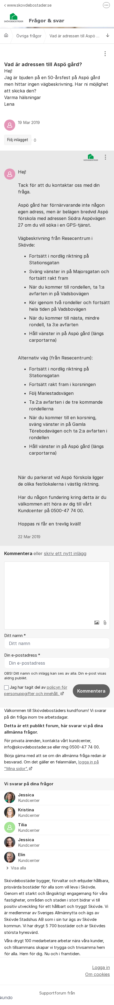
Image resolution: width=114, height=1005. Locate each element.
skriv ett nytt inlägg (65, 553)
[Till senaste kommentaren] (108, 36)
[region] (57, 97)
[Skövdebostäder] (6, 35)
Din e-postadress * (22, 655)
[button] (96, 622)
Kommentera (91, 691)
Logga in (101, 967)
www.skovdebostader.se (29, 5)
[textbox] (57, 589)
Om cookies (97, 974)
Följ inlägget (17, 140)
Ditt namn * (15, 635)
